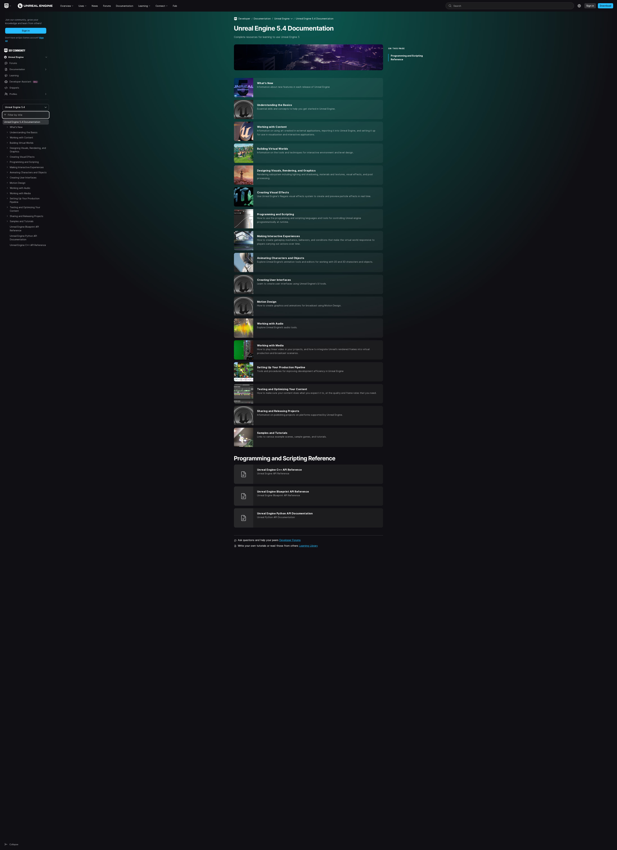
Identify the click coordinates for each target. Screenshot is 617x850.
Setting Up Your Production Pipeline (25, 200)
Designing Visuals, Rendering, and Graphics (28, 150)
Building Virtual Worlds (21, 142)
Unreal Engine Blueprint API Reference (24, 228)
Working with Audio (20, 188)
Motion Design (17, 182)
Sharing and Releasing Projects (26, 216)
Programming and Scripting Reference (407, 57)
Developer (244, 18)
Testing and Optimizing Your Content (25, 209)
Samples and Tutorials (21, 221)
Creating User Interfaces (23, 177)
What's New (16, 127)
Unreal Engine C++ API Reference (28, 245)
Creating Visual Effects (22, 156)
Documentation (262, 18)
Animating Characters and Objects (28, 172)
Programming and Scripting (24, 162)
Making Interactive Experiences (27, 167)
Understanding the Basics (23, 132)
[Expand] (7, 127)
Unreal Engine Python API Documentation (23, 238)
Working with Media (20, 193)
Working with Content (21, 137)
